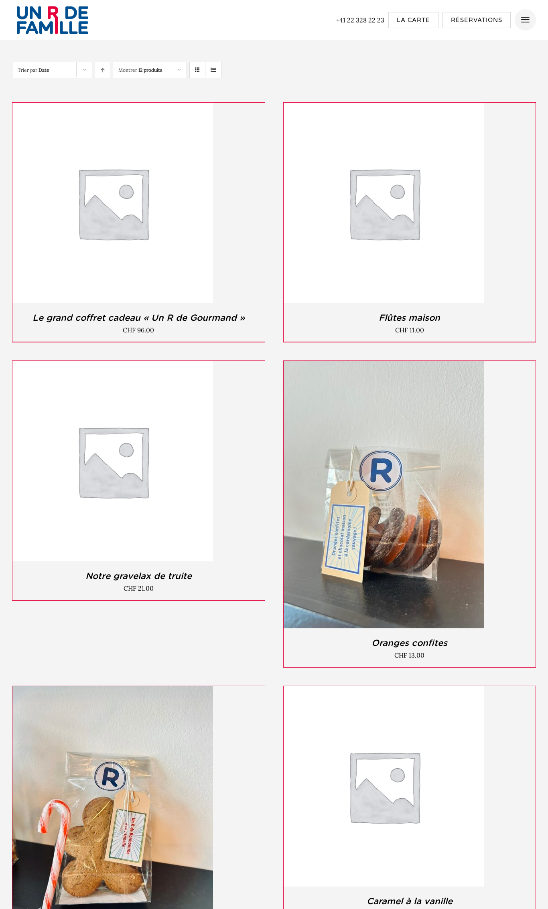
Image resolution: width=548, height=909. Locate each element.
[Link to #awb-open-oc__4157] (525, 19)
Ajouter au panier (94, 204)
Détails (147, 204)
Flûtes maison (409, 317)
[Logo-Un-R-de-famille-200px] (52, 5)
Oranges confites (409, 643)
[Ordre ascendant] (102, 70)
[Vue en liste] (213, 70)
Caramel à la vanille (410, 901)
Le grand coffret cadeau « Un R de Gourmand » (138, 317)
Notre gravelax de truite (138, 576)
